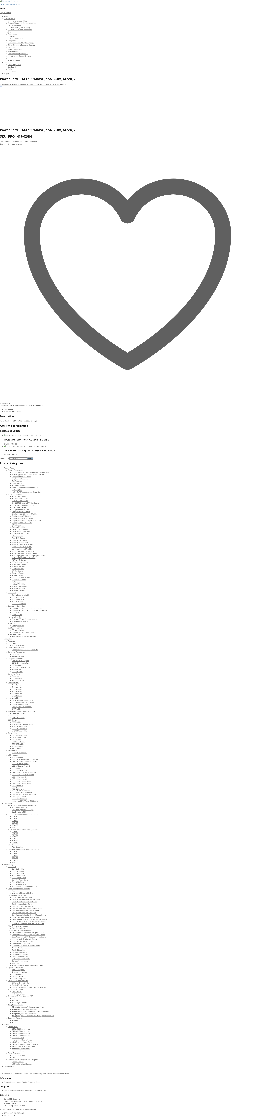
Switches (15, 1000)
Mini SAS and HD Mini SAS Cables (24, 939)
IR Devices (16, 612)
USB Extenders (17, 786)
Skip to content (5, 13)
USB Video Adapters (19, 799)
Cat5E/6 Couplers (18, 950)
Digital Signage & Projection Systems (21, 45)
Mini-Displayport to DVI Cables (23, 551)
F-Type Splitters (18, 630)
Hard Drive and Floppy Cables (23, 700)
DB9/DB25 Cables (18, 742)
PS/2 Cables (16, 748)
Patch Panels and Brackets (18, 981)
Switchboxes (12, 751)
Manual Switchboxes (19, 753)
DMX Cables (16, 525)
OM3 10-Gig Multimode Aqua (22, 810)
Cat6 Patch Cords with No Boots (24, 913)
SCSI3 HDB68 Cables (19, 729)
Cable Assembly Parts (16, 648)
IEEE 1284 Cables (18, 718)
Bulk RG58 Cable (18, 882)
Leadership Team (14, 65)
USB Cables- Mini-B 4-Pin (21, 781)
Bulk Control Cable (19, 878)
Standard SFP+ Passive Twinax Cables (26, 946)
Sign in (2, 144)
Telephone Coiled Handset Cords (24, 1009)
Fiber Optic (8, 803)
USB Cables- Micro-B (19, 779)
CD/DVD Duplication (15, 38)
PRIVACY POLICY (10, 1115)
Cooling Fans (17, 678)
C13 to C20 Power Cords (21, 1029)
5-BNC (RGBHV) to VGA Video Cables (25, 503)
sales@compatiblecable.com (14, 1105)
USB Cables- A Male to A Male (23, 775)
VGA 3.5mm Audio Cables (21, 577)
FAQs (10, 69)
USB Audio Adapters (19, 770)
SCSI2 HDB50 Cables (19, 726)
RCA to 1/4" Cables (19, 560)
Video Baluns (17, 615)
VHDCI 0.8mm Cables (19, 731)
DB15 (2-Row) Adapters (20, 663)
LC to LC (15, 816)
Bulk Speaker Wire (19, 604)
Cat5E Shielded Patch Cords (22, 904)
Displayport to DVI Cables (21, 516)
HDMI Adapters (18, 483)
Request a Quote (10, 73)
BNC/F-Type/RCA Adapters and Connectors (28, 474)
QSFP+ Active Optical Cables (22, 941)
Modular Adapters (19, 669)
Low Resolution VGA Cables (22, 549)
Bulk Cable (12, 593)
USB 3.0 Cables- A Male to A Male (24, 761)
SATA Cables (16, 709)
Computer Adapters (15, 658)
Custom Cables (9, 19)
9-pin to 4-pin (17, 691)
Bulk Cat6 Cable (18, 873)
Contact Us (12, 71)
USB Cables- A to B (19, 777)
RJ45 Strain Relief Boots (21, 959)
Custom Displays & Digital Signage (21, 43)
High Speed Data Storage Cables (20, 930)
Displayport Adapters (20, 479)
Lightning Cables (18, 713)
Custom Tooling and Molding (19, 27)
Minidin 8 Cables (18, 746)
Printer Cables (13, 715)
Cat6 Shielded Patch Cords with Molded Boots (29, 915)
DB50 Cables (16, 722)
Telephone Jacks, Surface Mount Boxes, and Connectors (33, 1016)
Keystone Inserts (14, 617)
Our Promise (12, 67)
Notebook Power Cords (21, 1049)
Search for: (4, 458)
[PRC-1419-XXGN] (30, 125)
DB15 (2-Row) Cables (19, 735)
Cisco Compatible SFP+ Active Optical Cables (28, 932)
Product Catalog (22, 1082)
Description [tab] (8, 409)
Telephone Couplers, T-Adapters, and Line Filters (30, 1011)
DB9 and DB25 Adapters (21, 667)
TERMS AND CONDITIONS (14, 1113)
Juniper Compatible (19, 978)
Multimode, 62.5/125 (19, 807)
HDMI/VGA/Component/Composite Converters (29, 610)
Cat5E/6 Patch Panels (20, 985)
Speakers (11, 623)
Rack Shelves (17, 992)
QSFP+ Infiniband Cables (21, 943)
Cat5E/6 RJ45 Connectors (21, 954)
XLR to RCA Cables (19, 588)
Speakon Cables (18, 573)
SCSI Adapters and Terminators (23, 724)
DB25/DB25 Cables (19, 737)
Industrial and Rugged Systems (19, 56)
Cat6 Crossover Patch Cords (22, 906)
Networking (8, 864)
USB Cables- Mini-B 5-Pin (21, 783)
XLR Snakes (16, 582)
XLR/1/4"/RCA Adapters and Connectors (26, 492)
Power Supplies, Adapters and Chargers (23, 1060)
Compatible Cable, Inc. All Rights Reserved (21, 1109)
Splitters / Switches (15, 628)
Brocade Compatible (19, 972)
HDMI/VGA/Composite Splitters (23, 632)
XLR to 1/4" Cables (19, 584)
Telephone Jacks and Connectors (24, 1014)
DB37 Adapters (17, 665)
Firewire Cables (13, 683)
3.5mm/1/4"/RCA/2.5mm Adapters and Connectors (30, 472)
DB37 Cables (16, 740)
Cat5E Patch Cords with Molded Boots (26, 900)
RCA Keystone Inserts (20, 621)
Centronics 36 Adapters (20, 661)
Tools (14, 1022)
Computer (8, 639)
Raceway (15, 891)
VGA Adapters (17, 490)
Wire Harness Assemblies (17, 21)
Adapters (11, 641)
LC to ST (15, 821)
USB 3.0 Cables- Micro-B (21, 766)
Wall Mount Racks (18, 994)
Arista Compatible (18, 970)
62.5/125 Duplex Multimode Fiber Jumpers (23, 814)
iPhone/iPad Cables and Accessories (21, 711)
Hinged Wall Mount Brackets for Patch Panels (29, 987)
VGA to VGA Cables (19, 580)
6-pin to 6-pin (17, 689)
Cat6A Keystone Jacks (20, 957)
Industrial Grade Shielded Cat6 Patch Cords (28, 924)
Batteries (15, 654)
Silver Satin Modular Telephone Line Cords (28, 1007)
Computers (12, 41)
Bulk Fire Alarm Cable (20, 880)
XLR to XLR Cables (18, 591)
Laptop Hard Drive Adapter (22, 707)
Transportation (14, 60)
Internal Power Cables (20, 704)
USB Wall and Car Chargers (22, 1064)
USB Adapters (17, 768)
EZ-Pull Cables (17, 536)
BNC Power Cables (19, 507)
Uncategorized (9, 1066)
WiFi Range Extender (19, 1003)
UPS (13, 1057)
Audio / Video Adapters (16, 470)
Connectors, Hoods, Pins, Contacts (25, 650)
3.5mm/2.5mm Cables (20, 501)
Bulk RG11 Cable (18, 597)
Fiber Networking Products (18, 926)
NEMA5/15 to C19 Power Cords (23, 1046)
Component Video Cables (21, 477)
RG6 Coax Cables (18, 569)
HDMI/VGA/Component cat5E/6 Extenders (27, 608)
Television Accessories (16, 634)
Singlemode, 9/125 (19, 812)
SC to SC (15, 823)
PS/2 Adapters (17, 672)
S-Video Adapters (18, 485)
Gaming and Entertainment (18, 54)
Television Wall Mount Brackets (24, 637)
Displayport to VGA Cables (22, 523)
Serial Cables (13, 733)
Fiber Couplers (17, 847)
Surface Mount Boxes (20, 961)
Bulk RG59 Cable (18, 599)
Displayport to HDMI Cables (22, 518)
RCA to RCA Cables (19, 564)
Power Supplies (18, 1062)
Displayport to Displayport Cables (24, 514)
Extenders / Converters (16, 606)
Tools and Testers (15, 1018)
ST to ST (15, 827)
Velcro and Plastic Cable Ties (22, 893)
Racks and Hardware (15, 989)
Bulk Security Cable (19, 884)
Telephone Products (15, 1005)
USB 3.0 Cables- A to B (20, 764)
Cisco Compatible (18, 974)
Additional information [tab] (12, 411)
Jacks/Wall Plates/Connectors (19, 948)
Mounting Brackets (19, 680)
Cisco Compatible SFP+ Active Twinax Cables (28, 935)
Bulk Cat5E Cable (18, 871)
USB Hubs (16, 788)
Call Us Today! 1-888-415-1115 (10, 4)
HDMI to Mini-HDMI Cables (22, 547)
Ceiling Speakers (18, 626)
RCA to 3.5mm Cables (20, 562)
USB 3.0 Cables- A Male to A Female (25, 759)
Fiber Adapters (13, 845)
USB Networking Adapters (22, 792)
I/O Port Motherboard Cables (23, 702)
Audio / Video (9, 468)
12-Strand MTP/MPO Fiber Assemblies (22, 805)
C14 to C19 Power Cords (18, 405)
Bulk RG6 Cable (17, 601)
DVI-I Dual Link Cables (20, 534)
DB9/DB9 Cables (18, 744)
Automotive (12, 34)
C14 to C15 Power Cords (21, 1031)
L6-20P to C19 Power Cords (22, 1042)
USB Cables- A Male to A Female (24, 772)
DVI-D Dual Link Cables (20, 529)
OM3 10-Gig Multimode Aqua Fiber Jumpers (24, 849)
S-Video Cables (17, 571)
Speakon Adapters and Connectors (25, 488)
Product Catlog (5, 84)
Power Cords (23, 84)
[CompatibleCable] (9, 1)
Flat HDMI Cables (18, 538)
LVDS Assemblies (14, 25)
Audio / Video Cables (15, 494)
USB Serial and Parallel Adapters (24, 794)
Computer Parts (14, 674)
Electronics (12, 47)
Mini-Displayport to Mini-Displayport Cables (28, 555)
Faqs (44, 1091)
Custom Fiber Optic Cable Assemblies (22, 23)
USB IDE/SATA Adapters (21, 790)
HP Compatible (17, 976)
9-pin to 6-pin (17, 694)
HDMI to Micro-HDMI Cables (22, 545)
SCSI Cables (12, 720)
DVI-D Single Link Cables (21, 531)
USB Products (13, 755)
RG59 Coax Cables (18, 566)
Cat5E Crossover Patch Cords (23, 897)
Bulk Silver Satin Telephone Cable (24, 886)
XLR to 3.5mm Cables (19, 586)
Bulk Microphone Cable (20, 595)
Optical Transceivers (15, 967)
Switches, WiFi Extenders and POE (20, 996)
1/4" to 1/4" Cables (19, 496)
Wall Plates (16, 963)
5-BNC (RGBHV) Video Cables (23, 505)
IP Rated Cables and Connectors (20, 30)
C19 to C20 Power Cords (21, 1035)
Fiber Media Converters (20, 928)
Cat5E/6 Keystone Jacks (20, 952)
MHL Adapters (17, 757)
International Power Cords (22, 1040)
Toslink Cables (17, 575)
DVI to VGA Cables (19, 527)
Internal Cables (13, 698)
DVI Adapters (17, 481)
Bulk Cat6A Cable (18, 875)
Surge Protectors (18, 1055)
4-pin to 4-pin (17, 685)
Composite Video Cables (21, 512)
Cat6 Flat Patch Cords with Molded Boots (27, 908)
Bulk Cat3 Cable (18, 869)
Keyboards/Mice (18, 656)
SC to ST (15, 825)
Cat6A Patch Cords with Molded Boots (26, 917)
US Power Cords (18, 1051)
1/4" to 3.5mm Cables (20, 498)
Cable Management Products (19, 889)
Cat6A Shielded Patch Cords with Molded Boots (29, 919)
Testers (15, 1020)
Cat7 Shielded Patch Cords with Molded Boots (29, 921)
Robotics (11, 58)
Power (14, 84)
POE (13, 998)
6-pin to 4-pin (17, 687)
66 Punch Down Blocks (20, 983)
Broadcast (12, 36)
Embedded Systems (15, 49)
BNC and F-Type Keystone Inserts (24, 619)
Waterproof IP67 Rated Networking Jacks (27, 965)
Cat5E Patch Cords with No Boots (24, 902)
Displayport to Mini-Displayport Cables (26, 520)
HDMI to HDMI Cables (20, 542)
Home (6, 16)
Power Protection (14, 1053)
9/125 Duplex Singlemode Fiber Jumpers (23, 829)
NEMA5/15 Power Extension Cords (25, 1044)
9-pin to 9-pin (17, 696)
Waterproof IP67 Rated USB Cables (25, 801)
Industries (8, 32)
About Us (7, 62)
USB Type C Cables (19, 797)
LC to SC (15, 818)
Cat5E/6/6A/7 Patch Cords (17, 895)
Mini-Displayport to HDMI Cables (24, 553)
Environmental (13, 52)
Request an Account (15, 144)
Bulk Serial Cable (18, 645)
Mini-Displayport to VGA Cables (23, 558)
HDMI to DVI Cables (19, 540)
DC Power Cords (18, 1038)
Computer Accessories (16, 652)
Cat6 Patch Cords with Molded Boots (25, 911)
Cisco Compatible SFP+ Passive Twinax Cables (29, 937)
